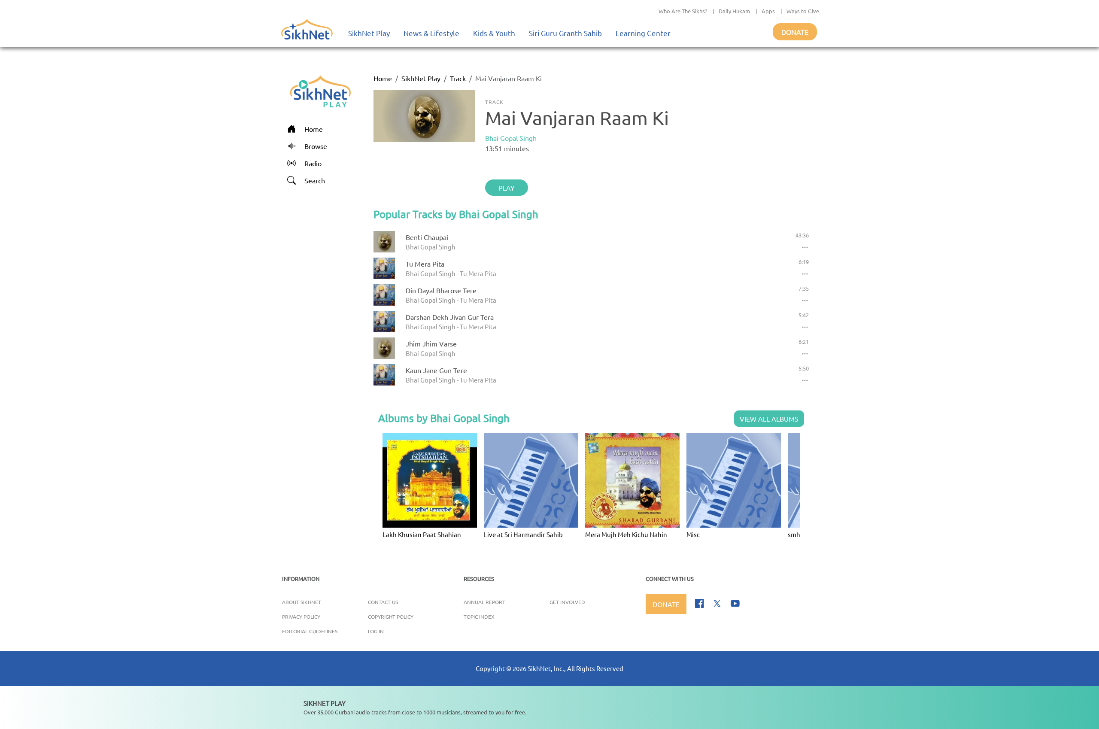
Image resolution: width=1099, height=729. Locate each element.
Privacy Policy (301, 616)
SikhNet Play (369, 32)
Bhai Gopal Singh (511, 138)
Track (458, 78)
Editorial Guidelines (309, 631)
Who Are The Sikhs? (683, 11)
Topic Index (479, 616)
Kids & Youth (494, 32)
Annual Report (484, 601)
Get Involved (567, 601)
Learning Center (643, 32)
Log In (376, 631)
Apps (768, 11)
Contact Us (383, 601)
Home (382, 78)
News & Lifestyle (431, 32)
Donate (794, 31)
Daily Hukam (734, 11)
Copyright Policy (390, 616)
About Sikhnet (301, 601)
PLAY (506, 187)
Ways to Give (802, 11)
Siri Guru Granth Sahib (565, 32)
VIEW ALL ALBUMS (769, 418)
